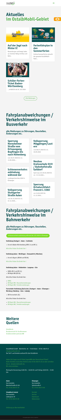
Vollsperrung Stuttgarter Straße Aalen (15, 193)
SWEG (9, 281)
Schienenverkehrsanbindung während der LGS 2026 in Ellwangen (28, 235)
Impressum (35, 397)
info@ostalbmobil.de (13, 351)
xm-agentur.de (36, 417)
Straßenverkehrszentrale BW (15, 334)
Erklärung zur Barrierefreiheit (15, 408)
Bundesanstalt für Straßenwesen (16, 331)
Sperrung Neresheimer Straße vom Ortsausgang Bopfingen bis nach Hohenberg (17, 148)
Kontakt (34, 392)
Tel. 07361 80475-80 (38, 388)
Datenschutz (36, 399)
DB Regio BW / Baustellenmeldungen (19, 283)
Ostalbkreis (9, 329)
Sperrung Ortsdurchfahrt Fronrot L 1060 (41, 187)
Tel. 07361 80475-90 (12, 399)
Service (34, 394)
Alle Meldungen (30, 98)
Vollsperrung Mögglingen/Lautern (43, 144)
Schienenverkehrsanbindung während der (17, 172)
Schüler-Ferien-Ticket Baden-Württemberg (16, 84)
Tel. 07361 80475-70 (12, 388)
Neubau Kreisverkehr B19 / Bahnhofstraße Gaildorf (43, 165)
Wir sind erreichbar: (12, 366)
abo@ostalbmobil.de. (18, 364)
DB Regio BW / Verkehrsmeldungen (18, 285)
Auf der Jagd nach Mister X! (17, 47)
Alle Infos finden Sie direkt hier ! (16, 248)
